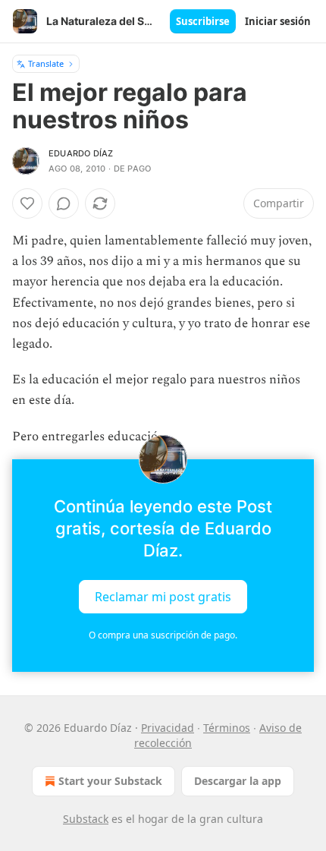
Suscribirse (203, 21)
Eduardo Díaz (81, 153)
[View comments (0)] (64, 203)
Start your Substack (110, 781)
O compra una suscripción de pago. (163, 635)
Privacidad (167, 727)
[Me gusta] (27, 203)
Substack (85, 819)
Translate (46, 63)
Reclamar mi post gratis (163, 596)
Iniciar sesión (278, 21)
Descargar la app (237, 781)
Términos (226, 727)
